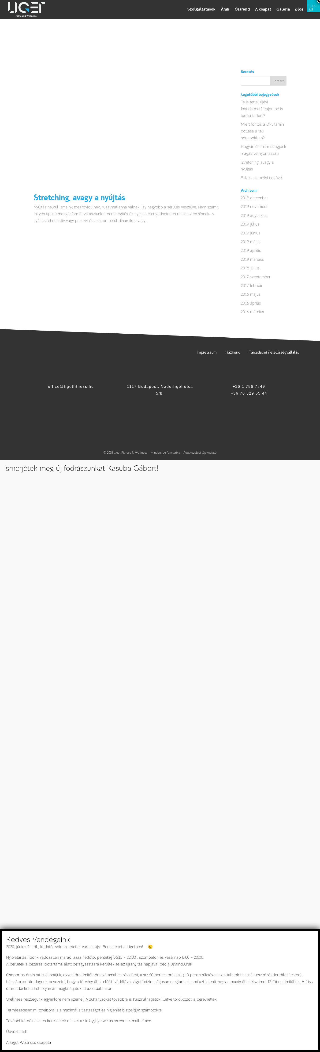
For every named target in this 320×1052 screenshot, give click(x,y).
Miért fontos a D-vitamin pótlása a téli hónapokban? (262, 131)
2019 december (254, 198)
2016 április (251, 303)
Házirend (232, 352)
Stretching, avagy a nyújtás (79, 197)
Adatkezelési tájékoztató (199, 452)
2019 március (252, 259)
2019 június (250, 233)
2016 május (250, 294)
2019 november (254, 206)
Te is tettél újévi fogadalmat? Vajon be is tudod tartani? (262, 109)
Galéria (283, 9)
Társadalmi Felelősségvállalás (274, 352)
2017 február (252, 285)
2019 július (250, 224)
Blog (299, 9)
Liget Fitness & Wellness (130, 452)
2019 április (251, 250)
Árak (225, 9)
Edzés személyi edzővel (262, 178)
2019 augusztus (254, 215)
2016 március (252, 312)
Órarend (242, 9)
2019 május (250, 242)
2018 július (250, 268)
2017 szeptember (256, 277)
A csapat (263, 9)
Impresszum (207, 352)
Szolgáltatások (201, 9)
